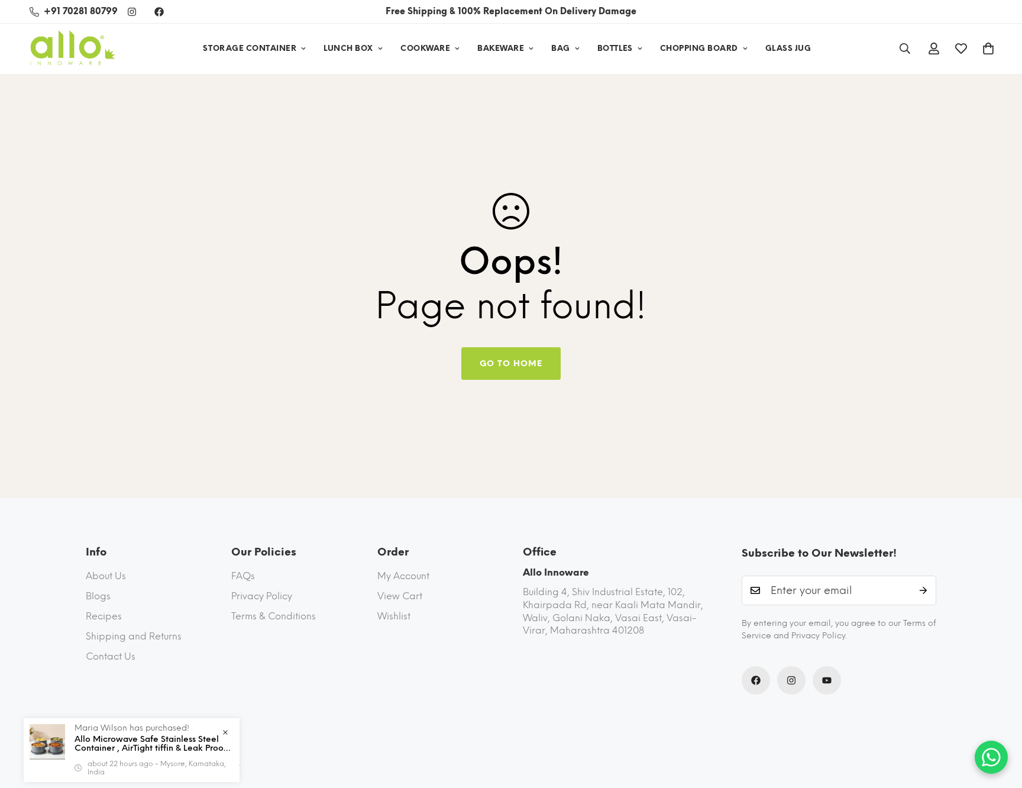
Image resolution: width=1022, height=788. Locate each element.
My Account (403, 576)
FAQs (243, 576)
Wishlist (393, 616)
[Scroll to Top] (999, 723)
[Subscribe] (923, 590)
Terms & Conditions (273, 616)
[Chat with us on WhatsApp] (991, 757)
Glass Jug (788, 48)
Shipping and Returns (134, 636)
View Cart (399, 596)
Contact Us (110, 656)
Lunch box (348, 48)
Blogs (98, 596)
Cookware (425, 48)
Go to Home (511, 364)
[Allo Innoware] (72, 49)
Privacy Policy (261, 596)
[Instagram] (132, 12)
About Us (106, 576)
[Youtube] (827, 680)
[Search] (905, 48)
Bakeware (500, 48)
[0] (988, 48)
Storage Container (249, 48)
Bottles (615, 48)
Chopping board (699, 48)
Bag (560, 48)
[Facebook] (159, 12)
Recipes (104, 616)
